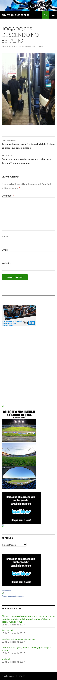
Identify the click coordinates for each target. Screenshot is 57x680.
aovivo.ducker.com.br (15, 14)
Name (5, 236)
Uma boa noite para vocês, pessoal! (19, 638)
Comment (8, 195)
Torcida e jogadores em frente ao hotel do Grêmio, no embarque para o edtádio (28, 144)
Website (6, 262)
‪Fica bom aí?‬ (7, 630)
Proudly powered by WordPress (15, 676)
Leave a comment (37, 46)
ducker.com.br (7, 590)
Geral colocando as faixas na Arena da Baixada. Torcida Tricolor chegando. (26, 159)
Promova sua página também (13, 596)
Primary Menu (53, 15)
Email (5, 249)
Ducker (23, 46)
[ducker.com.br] (3, 592)
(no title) (6, 658)
